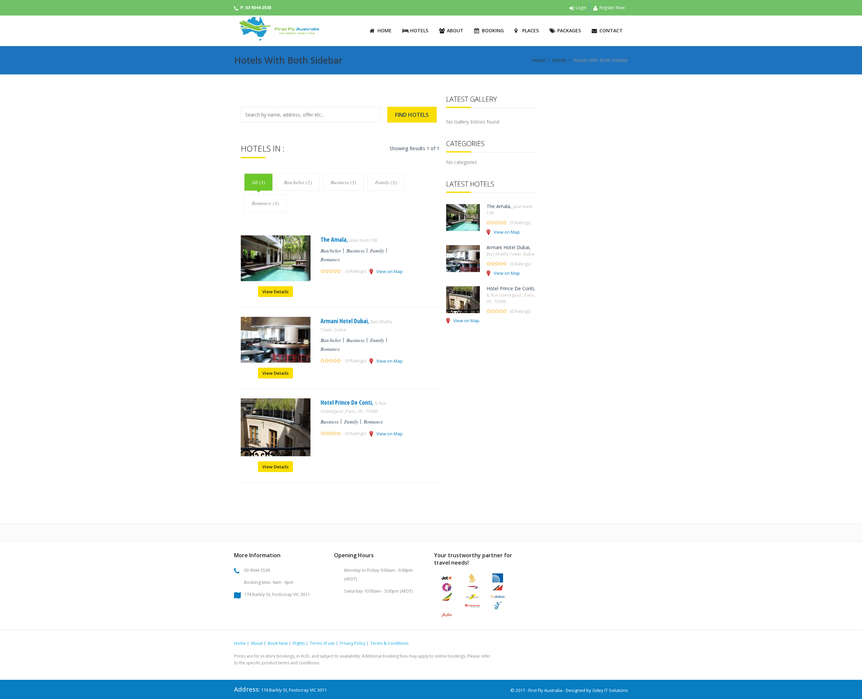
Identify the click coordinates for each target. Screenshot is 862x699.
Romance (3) (265, 203)
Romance (330, 259)
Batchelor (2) (298, 182)
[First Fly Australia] (277, 28)
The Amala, (349, 239)
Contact (611, 30)
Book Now (278, 643)
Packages (569, 30)
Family (377, 250)
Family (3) (386, 182)
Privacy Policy (352, 643)
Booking (493, 30)
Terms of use (322, 643)
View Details (275, 292)
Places (530, 30)
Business (355, 250)
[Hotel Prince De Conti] (275, 454)
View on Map (389, 271)
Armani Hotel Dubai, (511, 250)
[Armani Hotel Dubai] (275, 361)
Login (581, 7)
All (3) (258, 182)
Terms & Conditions (389, 643)
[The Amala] (275, 279)
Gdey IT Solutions (610, 690)
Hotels (419, 30)
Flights (299, 643)
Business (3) (343, 182)
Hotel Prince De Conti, (353, 406)
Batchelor (331, 250)
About (455, 30)
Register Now (612, 7)
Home (384, 30)
